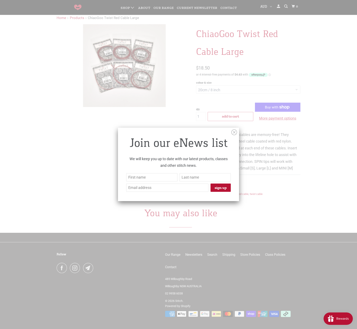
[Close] (234, 131)
